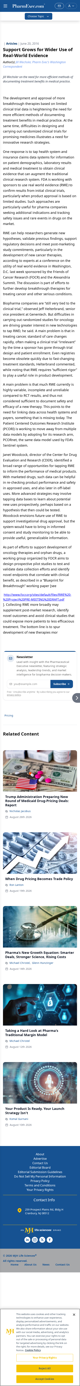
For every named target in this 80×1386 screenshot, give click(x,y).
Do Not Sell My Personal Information (40, 1176)
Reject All (44, 1368)
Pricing (8, 715)
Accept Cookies (44, 1379)
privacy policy (14, 694)
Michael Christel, (20, 963)
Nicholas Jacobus (20, 811)
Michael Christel (19, 1041)
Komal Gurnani (18, 1119)
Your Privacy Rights (40, 1190)
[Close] (74, 1315)
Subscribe (59, 684)
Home (14, 1264)
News (45, 1264)
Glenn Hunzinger (42, 963)
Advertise (40, 1159)
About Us (30, 1264)
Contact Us (40, 1163)
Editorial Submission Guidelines (40, 1172)
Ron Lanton (16, 885)
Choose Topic (36, 16)
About (40, 1154)
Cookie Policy (33, 1350)
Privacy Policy (40, 1181)
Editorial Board (40, 1167)
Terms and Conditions (40, 1185)
